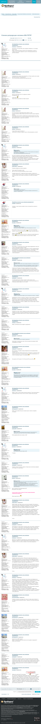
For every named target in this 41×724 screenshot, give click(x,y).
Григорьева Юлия (4, 600)
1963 (6, 602)
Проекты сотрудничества (28, 698)
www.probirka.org (20, 707)
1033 (6, 77)
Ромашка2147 (4, 410)
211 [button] (28, 40)
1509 (6, 49)
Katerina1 (3, 47)
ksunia (2, 480)
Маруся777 (3, 352)
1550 (6, 411)
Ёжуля (2, 75)
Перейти (14, 691)
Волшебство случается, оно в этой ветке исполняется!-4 (23, 202)
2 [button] (20, 40)
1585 (6, 247)
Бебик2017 (3, 257)
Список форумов (4, 694)
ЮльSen (3, 319)
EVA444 (14, 186)
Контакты (19, 698)
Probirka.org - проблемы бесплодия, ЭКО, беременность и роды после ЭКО (13, 722)
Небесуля (3, 245)
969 (5, 187)
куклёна (3, 224)
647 (5, 258)
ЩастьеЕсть (3, 168)
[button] (16, 40)
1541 (6, 321)
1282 (6, 170)
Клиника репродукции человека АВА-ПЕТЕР (10, 14)
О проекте (3, 698)
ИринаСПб (14, 428)
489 (5, 431)
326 (5, 673)
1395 (6, 353)
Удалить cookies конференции (26, 694)
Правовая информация (11, 698)
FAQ (8, 694)
